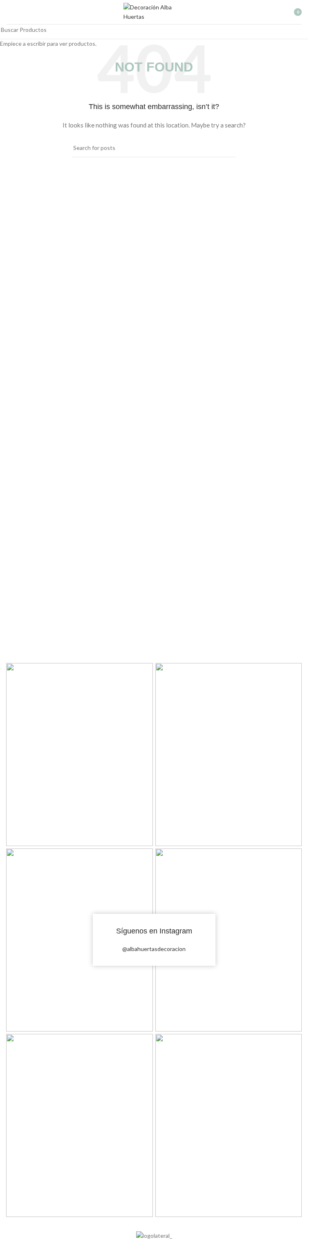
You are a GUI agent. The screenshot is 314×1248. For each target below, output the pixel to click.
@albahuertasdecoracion (154, 948)
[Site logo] (154, 11)
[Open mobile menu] (9, 12)
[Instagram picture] (79, 754)
